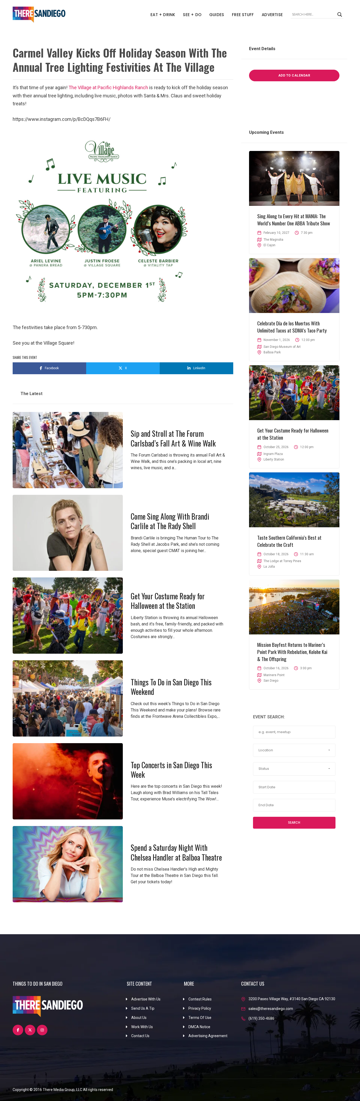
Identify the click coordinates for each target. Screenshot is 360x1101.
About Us (139, 1017)
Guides (216, 14)
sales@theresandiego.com (271, 1009)
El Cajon (269, 245)
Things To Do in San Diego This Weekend (171, 687)
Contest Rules (200, 999)
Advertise (272, 14)
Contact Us (140, 1036)
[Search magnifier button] (339, 14)
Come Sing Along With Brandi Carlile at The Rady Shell (170, 521)
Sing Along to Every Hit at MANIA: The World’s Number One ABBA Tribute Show (293, 219)
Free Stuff (243, 14)
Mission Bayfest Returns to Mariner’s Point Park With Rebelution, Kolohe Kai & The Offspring (292, 651)
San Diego (271, 680)
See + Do (192, 14)
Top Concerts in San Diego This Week (171, 770)
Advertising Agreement (207, 1036)
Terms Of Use (199, 1017)
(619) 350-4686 (261, 1018)
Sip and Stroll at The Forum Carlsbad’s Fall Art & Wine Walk (173, 438)
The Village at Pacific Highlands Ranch (108, 87)
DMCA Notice (199, 1027)
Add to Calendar (294, 75)
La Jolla (269, 566)
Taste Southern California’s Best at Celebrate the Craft (289, 541)
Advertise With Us (145, 999)
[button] (294, 750)
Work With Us (142, 1027)
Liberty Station (274, 459)
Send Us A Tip (142, 1008)
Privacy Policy (199, 1008)
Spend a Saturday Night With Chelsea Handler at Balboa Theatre (176, 852)
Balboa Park (272, 352)
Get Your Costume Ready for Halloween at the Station (168, 601)
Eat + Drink (162, 14)
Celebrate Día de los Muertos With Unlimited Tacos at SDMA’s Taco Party (292, 326)
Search (294, 822)
